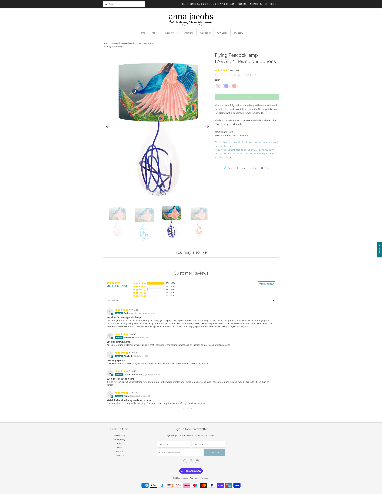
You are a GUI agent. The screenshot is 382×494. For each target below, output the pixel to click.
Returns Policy (119, 435)
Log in (242, 4)
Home (142, 32)
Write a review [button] (266, 283)
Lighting (170, 32)
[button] (221, 70)
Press (119, 447)
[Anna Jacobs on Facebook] (185, 461)
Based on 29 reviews (117, 285)
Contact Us (119, 455)
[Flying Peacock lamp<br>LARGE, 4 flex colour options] (157, 126)
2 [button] (187, 409)
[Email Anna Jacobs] (197, 461)
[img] (122, 309)
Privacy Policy (119, 439)
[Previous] (107, 126)
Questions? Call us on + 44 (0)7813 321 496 (208, 4)
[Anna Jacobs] (191, 19)
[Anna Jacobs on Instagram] (191, 461)
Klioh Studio (205, 478)
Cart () (257, 4)
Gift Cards (222, 32)
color (217, 79)
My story (238, 32)
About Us (119, 451)
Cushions (188, 32)
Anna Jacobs (183, 478)
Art (154, 32)
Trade (119, 443)
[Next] (207, 126)
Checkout (271, 4)
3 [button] (191, 409)
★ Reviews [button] (379, 249)
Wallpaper (205, 32)
